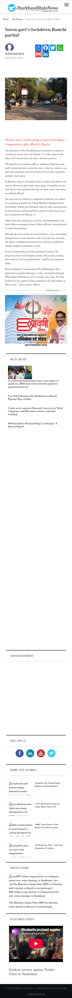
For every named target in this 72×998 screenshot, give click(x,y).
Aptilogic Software (36, 994)
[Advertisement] (36, 698)
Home (6, 19)
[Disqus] (36, 487)
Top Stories (17, 19)
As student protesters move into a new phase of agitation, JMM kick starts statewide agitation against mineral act (33, 383)
